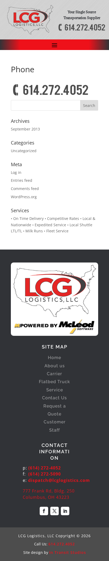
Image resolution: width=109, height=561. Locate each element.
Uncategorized (24, 150)
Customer (55, 421)
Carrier (54, 373)
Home (54, 357)
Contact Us (54, 397)
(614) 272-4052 (44, 468)
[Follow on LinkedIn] (65, 511)
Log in (16, 172)
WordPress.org (24, 196)
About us (54, 365)
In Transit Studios (67, 552)
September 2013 (25, 129)
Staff (54, 430)
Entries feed (21, 180)
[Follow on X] (54, 511)
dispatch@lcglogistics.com (59, 480)
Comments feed (25, 188)
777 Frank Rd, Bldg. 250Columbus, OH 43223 (49, 494)
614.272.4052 (61, 543)
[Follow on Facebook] (44, 511)
